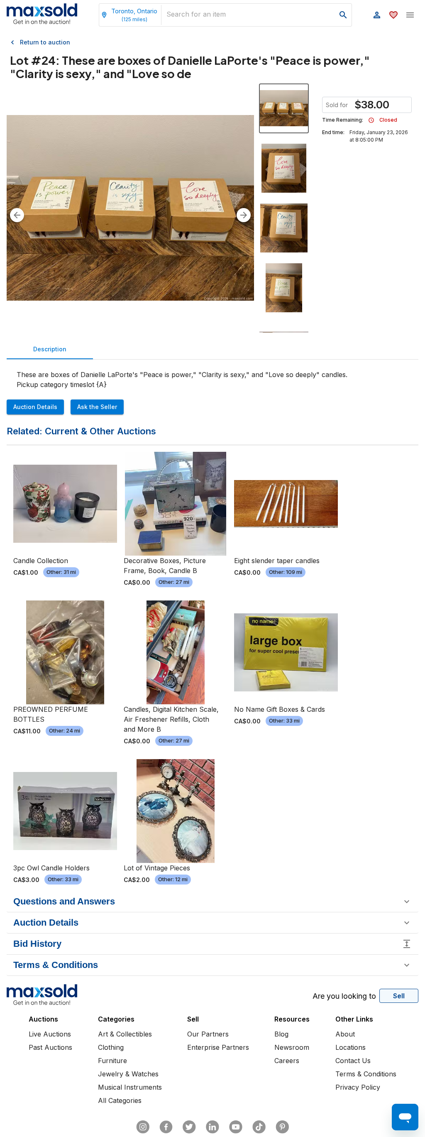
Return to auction (45, 42)
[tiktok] (259, 1127)
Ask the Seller (97, 406)
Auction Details (35, 406)
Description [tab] (49, 349)
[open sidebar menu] (410, 15)
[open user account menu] (377, 15)
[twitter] (189, 1127)
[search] (343, 15)
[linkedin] (212, 1127)
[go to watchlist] (393, 15)
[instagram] (143, 1127)
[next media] (244, 215)
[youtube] (236, 1127)
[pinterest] (282, 1127)
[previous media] (17, 215)
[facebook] (166, 1127)
